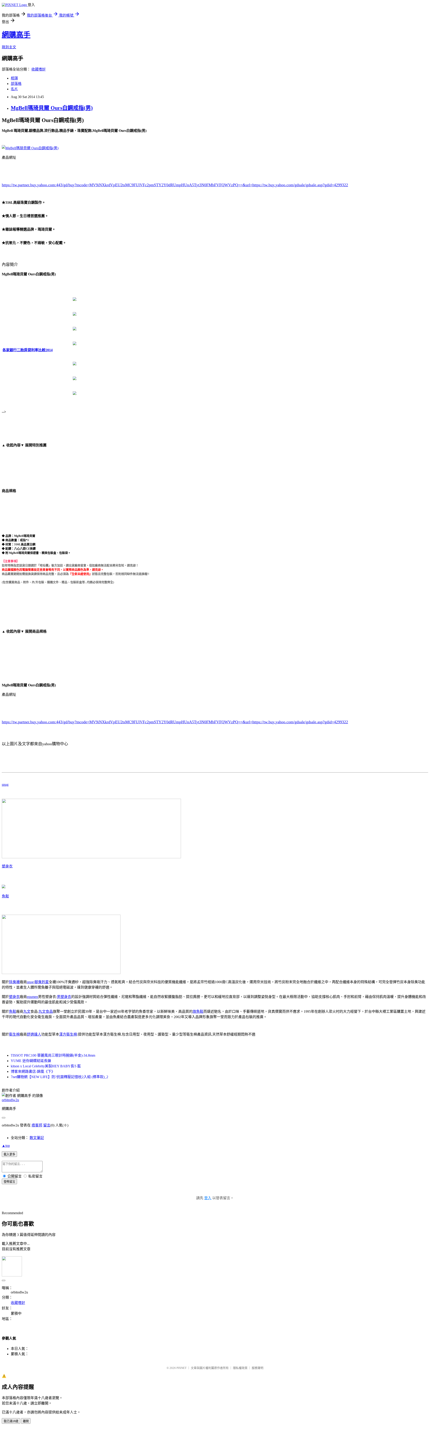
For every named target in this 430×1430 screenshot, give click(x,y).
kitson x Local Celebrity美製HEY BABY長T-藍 (46, 1066)
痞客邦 (37, 1125)
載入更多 (9, 1154)
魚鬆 (5, 896)
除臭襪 (14, 982)
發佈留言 (9, 1181)
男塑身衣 (64, 997)
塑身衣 (7, 866)
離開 (26, 1421)
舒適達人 (34, 1034)
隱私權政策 (240, 1368)
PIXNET (181, 1368)
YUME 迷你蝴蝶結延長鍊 (31, 1061)
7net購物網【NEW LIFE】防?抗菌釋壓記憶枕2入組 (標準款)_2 (59, 1077)
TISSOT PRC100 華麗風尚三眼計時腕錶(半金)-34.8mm (53, 1055)
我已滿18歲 (11, 1421)
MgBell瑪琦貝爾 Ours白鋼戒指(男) (52, 108)
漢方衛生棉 (68, 1034)
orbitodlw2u (10, 1100)
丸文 (26, 1011)
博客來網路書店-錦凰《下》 (33, 1071)
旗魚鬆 (198, 1011)
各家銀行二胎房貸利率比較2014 (27, 350)
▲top (6, 1145)
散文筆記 (37, 1138)
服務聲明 (257, 1368)
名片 (14, 89)
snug (5, 784)
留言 (46, 1125)
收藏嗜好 (38, 69)
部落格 (16, 84)
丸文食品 (46, 1011)
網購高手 (16, 35)
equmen (32, 997)
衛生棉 (14, 1034)
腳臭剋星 (41, 982)
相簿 (14, 78)
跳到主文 (9, 47)
